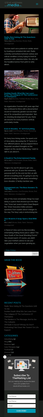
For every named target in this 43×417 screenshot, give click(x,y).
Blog (13, 41)
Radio (29, 41)
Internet (7, 352)
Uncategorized (9, 44)
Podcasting (32, 131)
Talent (11, 133)
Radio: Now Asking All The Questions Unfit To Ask (19, 38)
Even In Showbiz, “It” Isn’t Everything (19, 129)
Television (12, 101)
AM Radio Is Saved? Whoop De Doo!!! (19, 325)
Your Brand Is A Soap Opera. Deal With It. (20, 219)
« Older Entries (10, 250)
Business (19, 41)
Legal (6, 355)
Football (22, 99)
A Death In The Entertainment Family (19, 158)
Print (36, 99)
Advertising (8, 339)
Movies (25, 41)
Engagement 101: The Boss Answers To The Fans (21, 188)
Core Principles (18, 131)
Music (32, 99)
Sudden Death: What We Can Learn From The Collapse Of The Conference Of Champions (21, 95)
